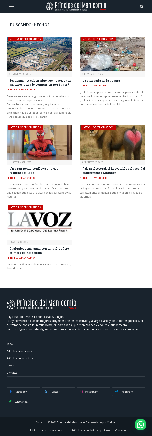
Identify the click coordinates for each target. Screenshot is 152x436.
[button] (140, 424)
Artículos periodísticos (25, 39)
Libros (10, 365)
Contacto (12, 372)
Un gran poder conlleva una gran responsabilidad (35, 170)
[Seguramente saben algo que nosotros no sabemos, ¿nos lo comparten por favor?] (39, 54)
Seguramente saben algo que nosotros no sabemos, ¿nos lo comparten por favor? (41, 82)
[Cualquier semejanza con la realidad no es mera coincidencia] (39, 222)
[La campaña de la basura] (112, 54)
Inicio (10, 344)
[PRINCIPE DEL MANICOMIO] (41, 308)
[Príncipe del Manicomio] (76, 6)
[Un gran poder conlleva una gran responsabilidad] (39, 142)
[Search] (141, 6)
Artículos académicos (19, 351)
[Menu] (11, 6)
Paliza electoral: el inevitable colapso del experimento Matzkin (113, 170)
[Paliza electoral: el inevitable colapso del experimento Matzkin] (112, 142)
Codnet (111, 422)
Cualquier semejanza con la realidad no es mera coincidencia (39, 250)
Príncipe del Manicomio (71, 422)
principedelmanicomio (21, 89)
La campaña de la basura (101, 80)
